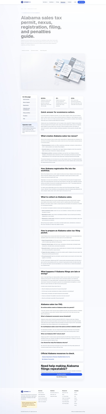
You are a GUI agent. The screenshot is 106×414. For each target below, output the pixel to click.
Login (75, 2)
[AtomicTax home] (26, 2)
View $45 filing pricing (61, 376)
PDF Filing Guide (65, 403)
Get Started (81, 2)
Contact (69, 2)
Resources (63, 2)
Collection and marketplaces (26, 109)
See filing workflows (61, 374)
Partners (75, 394)
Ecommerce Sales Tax (54, 392)
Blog (25, 8)
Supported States (53, 396)
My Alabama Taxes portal (48, 359)
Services (45, 2)
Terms (75, 405)
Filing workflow (26, 112)
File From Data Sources (42, 398)
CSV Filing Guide (65, 399)
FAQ (24, 118)
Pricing (57, 2)
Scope (75, 398)
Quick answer (26, 99)
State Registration (41, 394)
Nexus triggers (26, 102)
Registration (26, 105)
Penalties (25, 115)
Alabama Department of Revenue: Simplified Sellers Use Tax (56, 356)
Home (22, 8)
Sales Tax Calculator (42, 401)
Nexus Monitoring (41, 396)
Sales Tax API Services (42, 399)
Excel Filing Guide (65, 401)
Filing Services (41, 392)
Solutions (51, 2)
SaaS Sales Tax (53, 394)
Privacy (75, 403)
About (75, 392)
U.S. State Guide (65, 396)
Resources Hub (65, 392)
